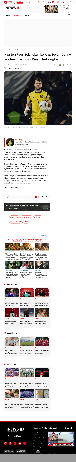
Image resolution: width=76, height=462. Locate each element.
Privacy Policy (37, 446)
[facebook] (67, 65)
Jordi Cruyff (38, 217)
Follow (45, 206)
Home (8, 15)
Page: (7, 197)
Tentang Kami (37, 432)
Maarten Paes (14, 217)
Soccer (16, 15)
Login (49, 2)
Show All (44, 197)
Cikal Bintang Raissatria (14, 68)
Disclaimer (36, 440)
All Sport (26, 15)
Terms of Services (38, 443)
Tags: (6, 216)
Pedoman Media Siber (39, 438)
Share (56, 65)
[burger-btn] (70, 2)
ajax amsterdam (15, 221)
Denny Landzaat (26, 217)
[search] (39, 2)
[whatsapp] (63, 65)
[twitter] (70, 65)
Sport (5, 50)
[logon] (6, 2)
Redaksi (35, 435)
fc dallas (25, 221)
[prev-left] (27, 197)
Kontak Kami (36, 449)
